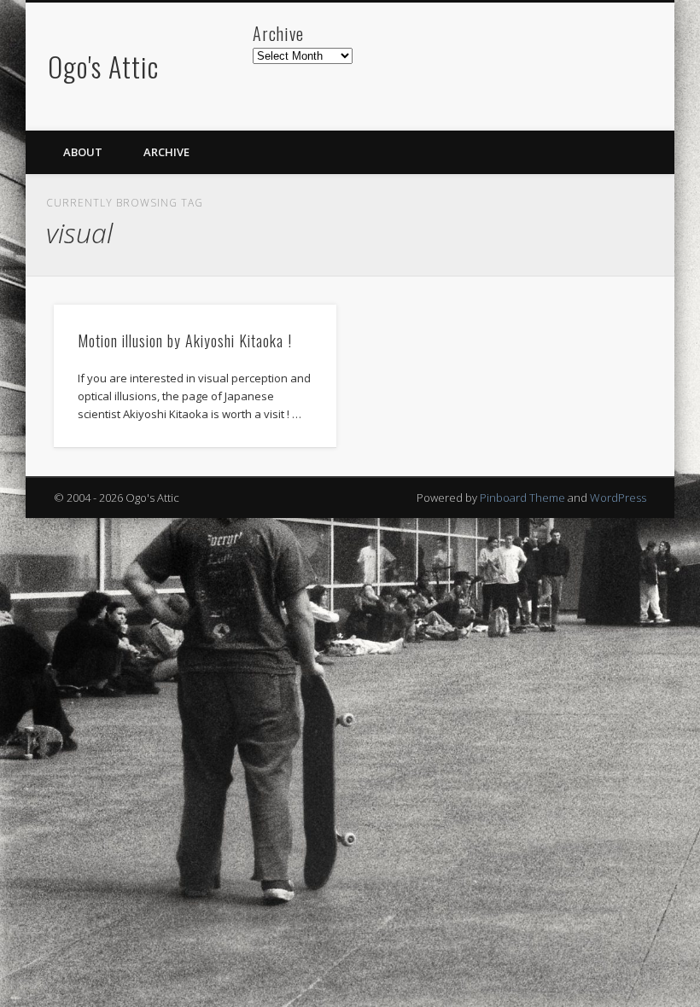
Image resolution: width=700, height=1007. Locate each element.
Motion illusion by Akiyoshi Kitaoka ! (185, 340)
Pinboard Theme (522, 497)
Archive (166, 152)
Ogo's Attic (103, 66)
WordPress (618, 497)
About (82, 152)
